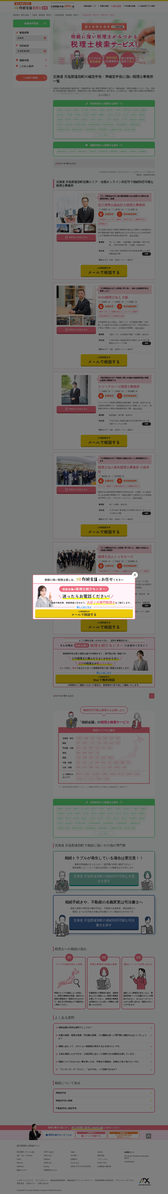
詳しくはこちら (84, 607)
